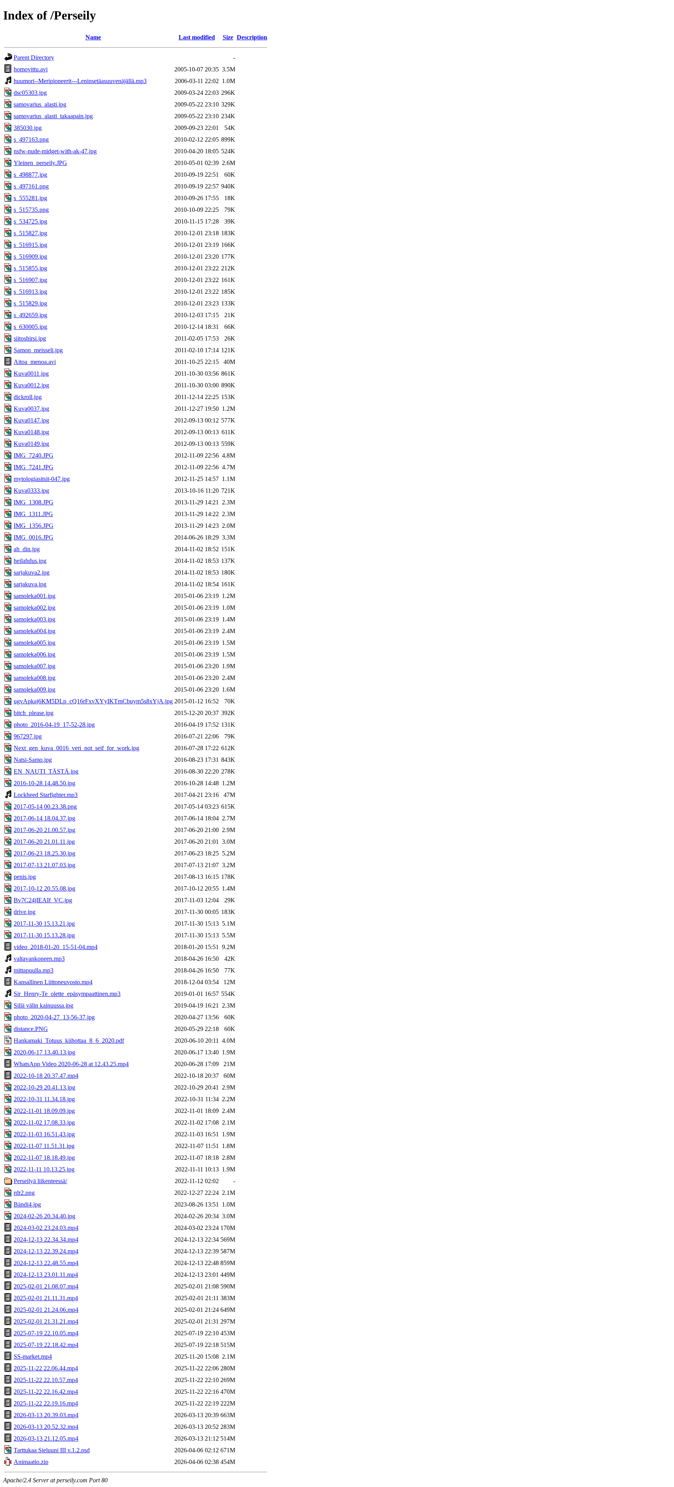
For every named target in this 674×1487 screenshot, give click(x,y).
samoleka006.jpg (34, 654)
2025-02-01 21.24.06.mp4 (46, 1309)
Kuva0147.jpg (31, 420)
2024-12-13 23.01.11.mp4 (46, 1274)
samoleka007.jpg (34, 666)
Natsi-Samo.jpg (33, 759)
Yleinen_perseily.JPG (40, 163)
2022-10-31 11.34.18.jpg (44, 1099)
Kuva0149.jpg (31, 443)
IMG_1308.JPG (33, 502)
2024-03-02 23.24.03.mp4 (46, 1227)
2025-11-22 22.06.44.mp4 (46, 1368)
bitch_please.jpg (33, 713)
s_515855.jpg (30, 268)
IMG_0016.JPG (33, 537)
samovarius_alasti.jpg (40, 104)
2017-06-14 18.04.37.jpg (44, 818)
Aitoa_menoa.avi (35, 361)
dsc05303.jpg (30, 92)
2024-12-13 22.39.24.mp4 (46, 1251)
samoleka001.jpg (34, 596)
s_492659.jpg (30, 315)
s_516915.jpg (30, 244)
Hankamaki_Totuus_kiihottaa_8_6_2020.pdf (69, 1040)
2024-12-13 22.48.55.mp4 (46, 1263)
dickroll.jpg (28, 397)
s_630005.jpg (30, 326)
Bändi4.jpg (27, 1204)
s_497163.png (31, 139)
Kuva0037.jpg (31, 408)
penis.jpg (25, 876)
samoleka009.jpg (34, 689)
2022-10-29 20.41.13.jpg (44, 1087)
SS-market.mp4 (33, 1356)
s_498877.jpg (30, 174)
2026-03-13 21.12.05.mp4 (46, 1438)
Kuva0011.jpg (31, 373)
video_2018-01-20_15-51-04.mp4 (56, 947)
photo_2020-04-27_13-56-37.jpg (54, 1017)
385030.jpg (28, 127)
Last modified (197, 37)
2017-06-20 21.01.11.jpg (44, 841)
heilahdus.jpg (30, 560)
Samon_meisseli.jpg (38, 350)
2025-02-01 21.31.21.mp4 (46, 1321)
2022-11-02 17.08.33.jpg (44, 1122)
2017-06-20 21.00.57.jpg (44, 830)
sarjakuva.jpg (30, 584)
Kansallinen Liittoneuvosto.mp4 (53, 982)
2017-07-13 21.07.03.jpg (44, 865)
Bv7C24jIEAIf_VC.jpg (43, 900)
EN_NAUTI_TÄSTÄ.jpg (46, 771)
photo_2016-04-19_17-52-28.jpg (54, 724)
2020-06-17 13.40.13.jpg (44, 1052)
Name (93, 37)
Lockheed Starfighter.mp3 (46, 794)
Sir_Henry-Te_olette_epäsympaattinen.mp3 (67, 993)
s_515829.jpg (30, 303)
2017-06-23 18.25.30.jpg (44, 853)
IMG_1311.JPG (33, 514)
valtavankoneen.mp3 (39, 958)
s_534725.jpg (30, 221)
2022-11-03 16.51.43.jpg (44, 1134)
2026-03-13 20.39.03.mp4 (46, 1415)
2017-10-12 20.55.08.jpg (44, 888)
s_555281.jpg (30, 198)
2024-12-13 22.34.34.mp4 (46, 1239)
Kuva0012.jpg (31, 385)
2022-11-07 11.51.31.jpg (44, 1146)
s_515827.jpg (30, 233)
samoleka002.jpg (34, 607)
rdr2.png (24, 1192)
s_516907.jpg (30, 280)
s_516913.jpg (30, 291)
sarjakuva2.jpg (32, 572)
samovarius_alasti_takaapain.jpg (53, 116)
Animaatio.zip (31, 1462)
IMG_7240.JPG (33, 455)
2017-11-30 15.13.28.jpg (44, 935)
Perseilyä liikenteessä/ (40, 1181)
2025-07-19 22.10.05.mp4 (46, 1333)
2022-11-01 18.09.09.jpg (44, 1110)
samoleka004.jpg (34, 631)
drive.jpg (24, 912)
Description (252, 37)
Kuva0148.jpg (31, 432)
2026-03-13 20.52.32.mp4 (46, 1426)
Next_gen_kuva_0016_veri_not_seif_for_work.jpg (76, 748)
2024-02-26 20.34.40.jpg (44, 1216)
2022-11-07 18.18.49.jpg (44, 1157)
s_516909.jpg (30, 256)
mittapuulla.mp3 (33, 970)
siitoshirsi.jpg (30, 338)
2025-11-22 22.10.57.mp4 (46, 1380)
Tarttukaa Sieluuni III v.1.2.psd (52, 1450)
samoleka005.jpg (34, 642)
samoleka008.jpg (34, 677)
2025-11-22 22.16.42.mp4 (46, 1391)
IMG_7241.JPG (33, 467)
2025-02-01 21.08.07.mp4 (46, 1286)
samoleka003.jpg (34, 619)
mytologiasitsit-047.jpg (42, 479)
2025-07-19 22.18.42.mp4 (46, 1344)
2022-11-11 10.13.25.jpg (44, 1169)
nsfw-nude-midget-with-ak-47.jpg (55, 151)
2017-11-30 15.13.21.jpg (44, 923)
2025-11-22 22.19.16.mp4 (46, 1403)
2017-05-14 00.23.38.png (45, 806)
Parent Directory (34, 57)
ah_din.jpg (27, 549)
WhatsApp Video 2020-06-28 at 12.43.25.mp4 (71, 1064)
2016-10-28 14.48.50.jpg (44, 783)
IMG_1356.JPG (33, 525)
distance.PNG (31, 1029)
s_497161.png (31, 186)
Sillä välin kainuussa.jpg (43, 1005)
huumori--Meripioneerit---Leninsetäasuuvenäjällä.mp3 (80, 81)
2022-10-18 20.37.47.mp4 (46, 1075)
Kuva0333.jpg (31, 490)
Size (228, 37)
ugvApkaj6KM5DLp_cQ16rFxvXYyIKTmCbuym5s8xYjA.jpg (93, 701)
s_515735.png (31, 209)
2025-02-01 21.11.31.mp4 (46, 1298)
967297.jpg (28, 736)
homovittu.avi (31, 69)
